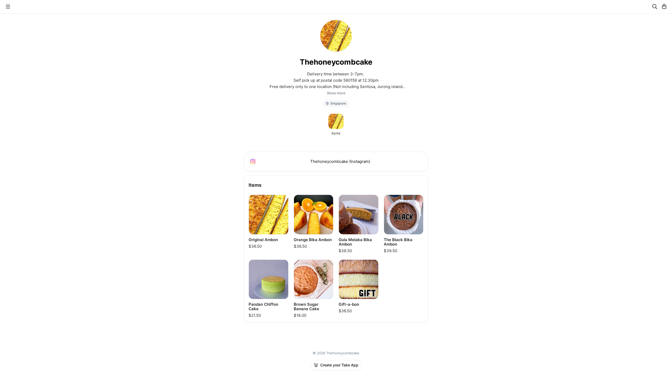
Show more (336, 93)
